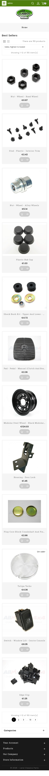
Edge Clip (24, 695)
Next (35, 719)
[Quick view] (27, 105)
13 (30, 720)
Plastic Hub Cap (24, 259)
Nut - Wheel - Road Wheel (24, 96)
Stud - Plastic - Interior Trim (24, 151)
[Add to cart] (21, 105)
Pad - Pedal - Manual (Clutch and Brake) (25, 368)
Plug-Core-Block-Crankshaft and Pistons (26, 531)
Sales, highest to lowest (24, 46)
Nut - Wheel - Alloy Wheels (24, 205)
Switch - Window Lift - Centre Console (24, 640)
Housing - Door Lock (24, 477)
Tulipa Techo (25, 586)
